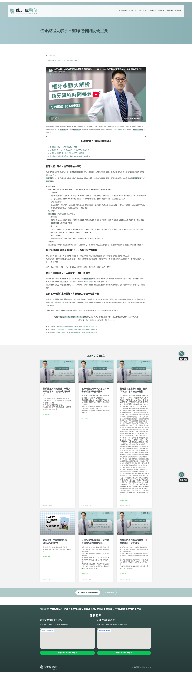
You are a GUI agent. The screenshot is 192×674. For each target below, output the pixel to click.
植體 (47, 279)
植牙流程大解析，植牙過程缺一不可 (63, 147)
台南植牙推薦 (119, 130)
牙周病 (131, 11)
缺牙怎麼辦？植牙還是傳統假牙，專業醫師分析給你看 (76, 333)
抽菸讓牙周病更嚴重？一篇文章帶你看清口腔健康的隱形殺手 (56, 391)
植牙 (144, 11)
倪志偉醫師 (123, 11)
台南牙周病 (52, 299)
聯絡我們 (178, 11)
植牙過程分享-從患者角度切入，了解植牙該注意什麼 (69, 150)
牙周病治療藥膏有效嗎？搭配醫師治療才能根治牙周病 (76, 326)
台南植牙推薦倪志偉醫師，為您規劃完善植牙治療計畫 (70, 156)
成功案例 (169, 11)
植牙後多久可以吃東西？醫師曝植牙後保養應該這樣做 (76, 329)
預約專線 (83, 592)
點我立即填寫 (91, 320)
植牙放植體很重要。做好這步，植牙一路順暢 (67, 153)
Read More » (47, 414)
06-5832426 (110, 320)
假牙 (139, 11)
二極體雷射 (152, 11)
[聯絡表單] (181, 475)
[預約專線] (181, 353)
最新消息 (161, 11)
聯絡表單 (110, 592)
